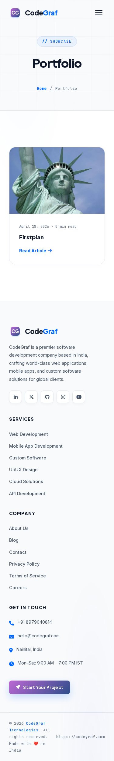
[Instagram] (63, 396)
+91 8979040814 (35, 622)
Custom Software (27, 457)
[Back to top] (98, 751)
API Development (27, 493)
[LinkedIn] (15, 396)
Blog (14, 540)
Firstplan (31, 237)
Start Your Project (43, 687)
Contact (17, 552)
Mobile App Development (36, 446)
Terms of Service (27, 575)
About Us (19, 528)
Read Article (32, 250)
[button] (99, 13)
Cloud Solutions (26, 481)
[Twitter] (31, 396)
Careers (18, 587)
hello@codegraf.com (39, 635)
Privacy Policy (24, 564)
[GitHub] (47, 396)
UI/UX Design (23, 469)
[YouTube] (78, 396)
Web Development (28, 434)
